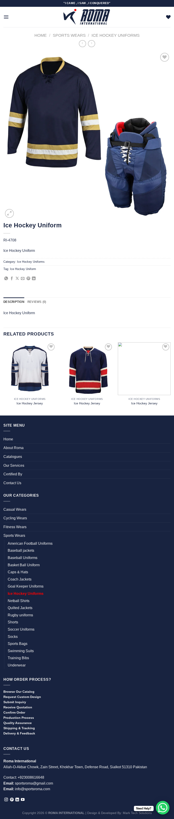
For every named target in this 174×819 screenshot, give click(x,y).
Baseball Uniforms (22, 558)
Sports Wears (69, 35)
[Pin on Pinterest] (28, 279)
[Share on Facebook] (12, 279)
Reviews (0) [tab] (36, 302)
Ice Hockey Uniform (23, 269)
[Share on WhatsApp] (6, 279)
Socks (13, 637)
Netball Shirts (18, 601)
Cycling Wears (15, 518)
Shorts (13, 622)
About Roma (13, 448)
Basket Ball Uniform (24, 565)
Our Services (13, 465)
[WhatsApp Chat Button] (162, 807)
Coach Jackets (19, 579)
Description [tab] (13, 302)
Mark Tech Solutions (137, 813)
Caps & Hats (18, 572)
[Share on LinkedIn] (34, 279)
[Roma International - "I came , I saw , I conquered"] (87, 17)
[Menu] (6, 16)
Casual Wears (14, 509)
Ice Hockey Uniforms (116, 35)
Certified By (12, 474)
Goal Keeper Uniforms (26, 586)
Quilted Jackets (20, 608)
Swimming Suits (21, 651)
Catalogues (12, 457)
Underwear (17, 665)
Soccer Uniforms (21, 629)
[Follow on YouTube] (22, 800)
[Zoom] (9, 213)
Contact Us (12, 483)
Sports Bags (17, 644)
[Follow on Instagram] (6, 800)
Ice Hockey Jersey (30, 403)
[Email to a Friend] (22, 279)
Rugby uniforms (20, 615)
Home (40, 35)
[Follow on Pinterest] (12, 800)
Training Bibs (18, 658)
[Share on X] (17, 279)
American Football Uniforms (30, 543)
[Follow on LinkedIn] (17, 800)
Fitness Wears (15, 527)
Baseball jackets (21, 550)
